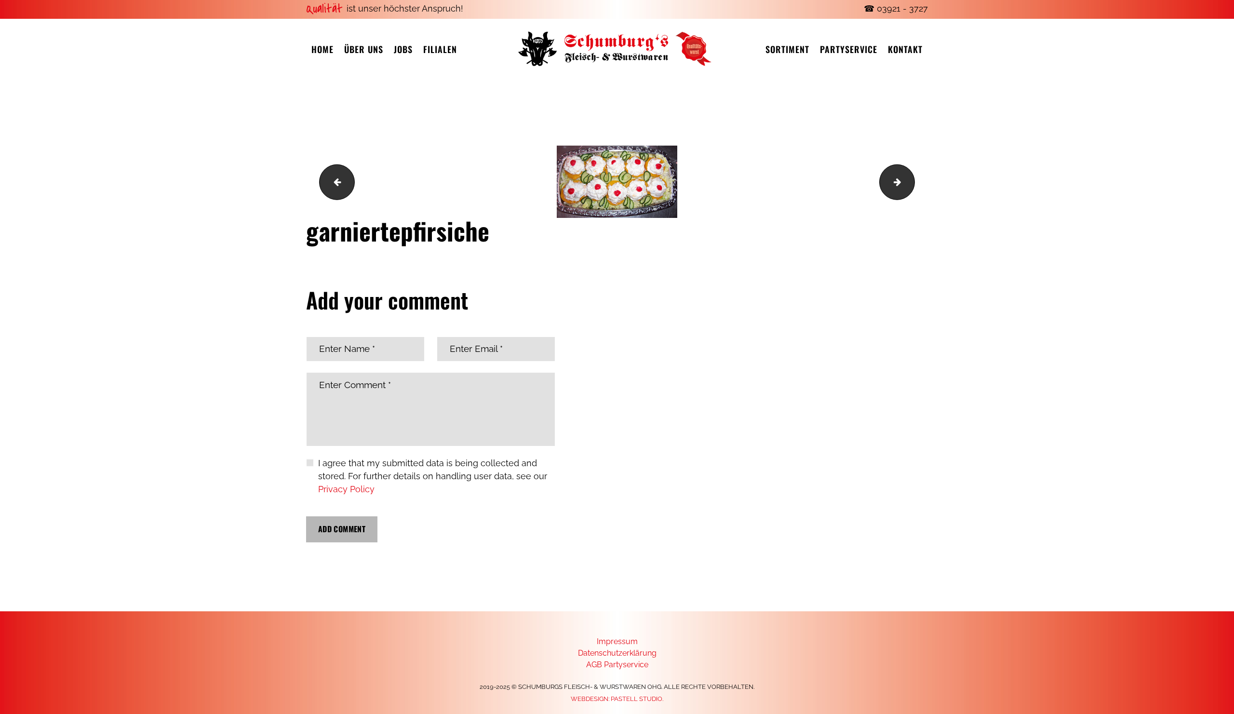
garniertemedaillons (332, 181)
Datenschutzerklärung (617, 653)
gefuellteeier (910, 181)
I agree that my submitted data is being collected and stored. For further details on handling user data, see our (432, 476)
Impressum (617, 641)
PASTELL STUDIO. (637, 698)
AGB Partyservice (617, 664)
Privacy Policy (346, 489)
